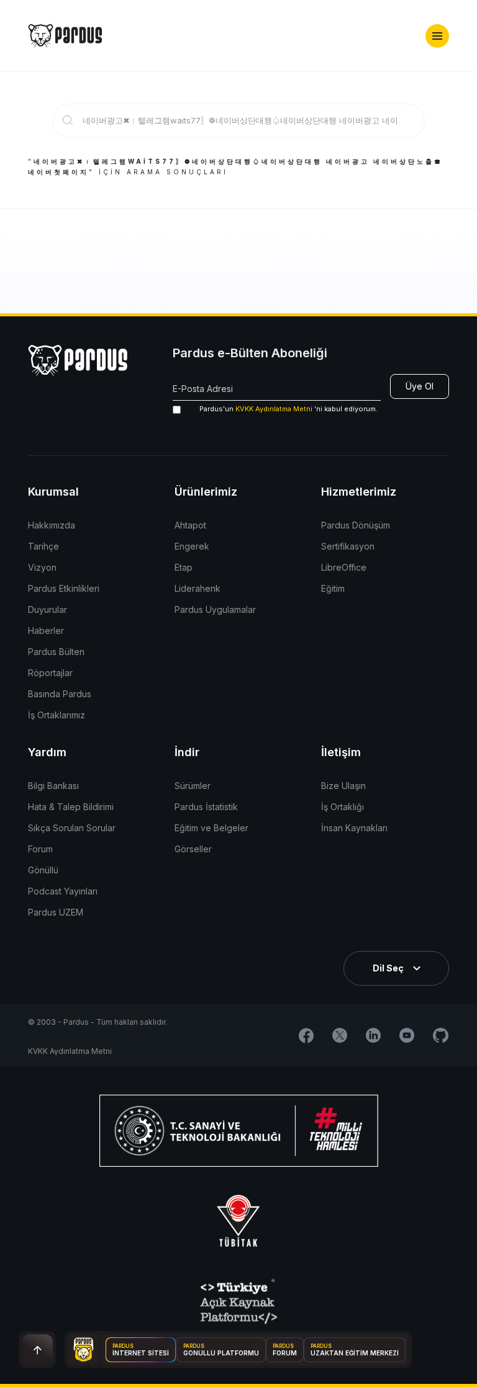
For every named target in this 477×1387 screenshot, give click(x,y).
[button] (437, 36)
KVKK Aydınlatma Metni (273, 408)
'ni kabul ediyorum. (288, 408)
